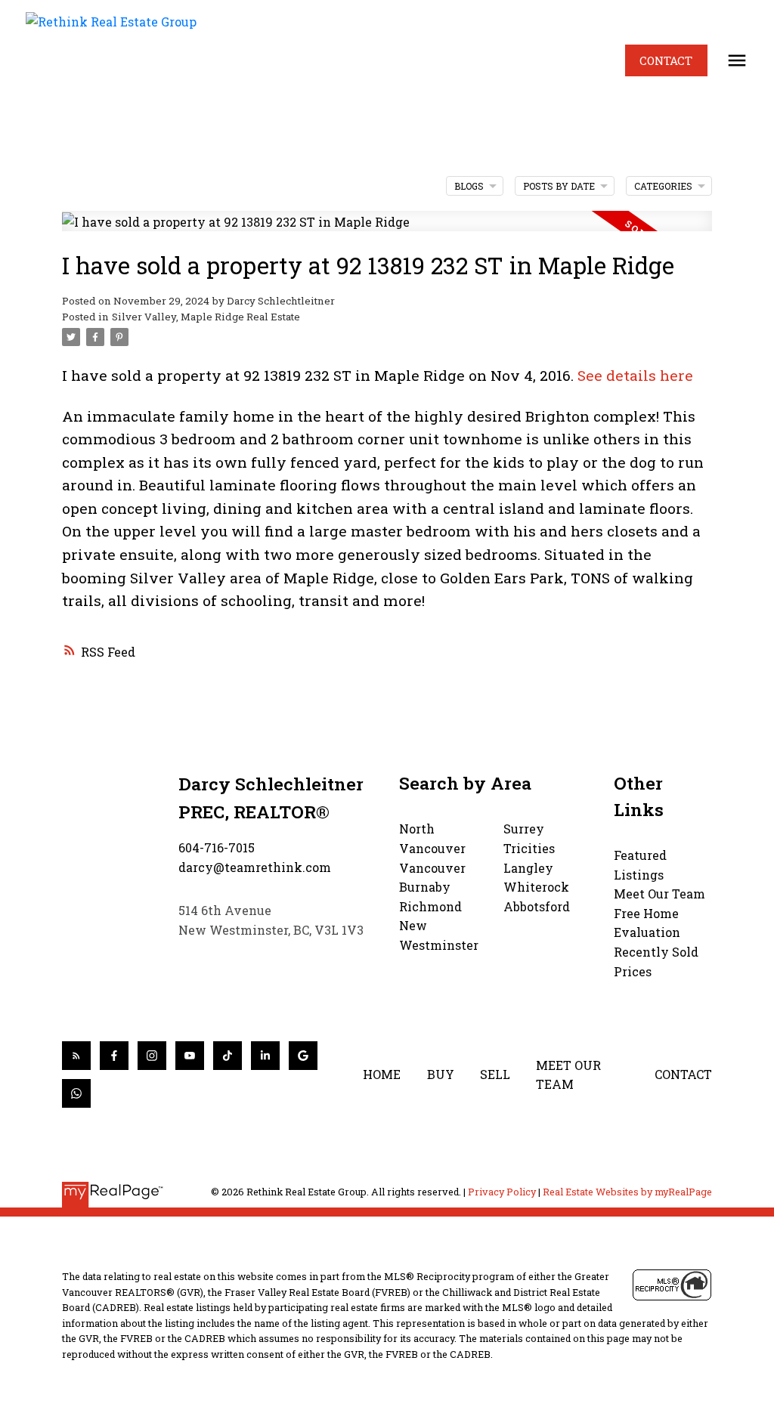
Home (382, 1074)
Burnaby (424, 887)
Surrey (523, 828)
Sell (495, 1074)
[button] (666, 61)
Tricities (529, 848)
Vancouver (432, 868)
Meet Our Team (659, 893)
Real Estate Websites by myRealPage (627, 1192)
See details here (635, 375)
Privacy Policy (502, 1192)
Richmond (430, 906)
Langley (528, 868)
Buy (440, 1074)
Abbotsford (536, 906)
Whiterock (536, 887)
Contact (665, 61)
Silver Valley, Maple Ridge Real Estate (206, 316)
